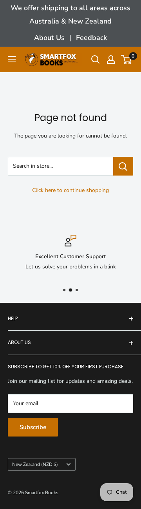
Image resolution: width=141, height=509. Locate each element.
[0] (127, 59)
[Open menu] (12, 59)
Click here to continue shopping (70, 190)
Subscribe (33, 427)
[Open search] (95, 59)
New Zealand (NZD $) (35, 464)
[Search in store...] (123, 166)
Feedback (91, 37)
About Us (49, 37)
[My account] (111, 59)
